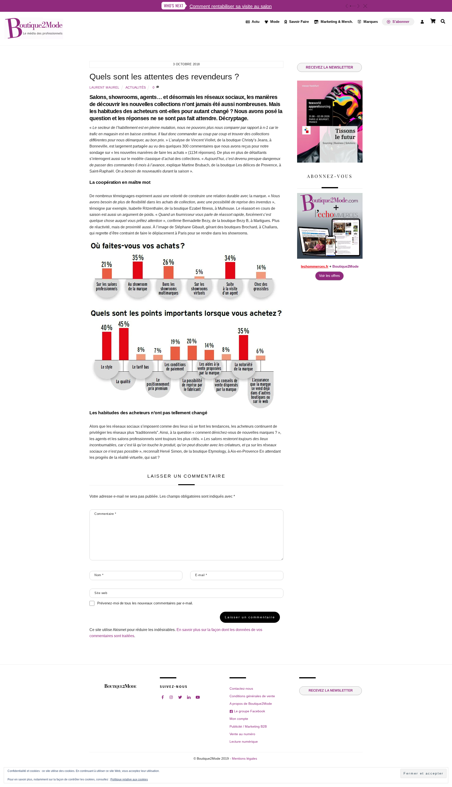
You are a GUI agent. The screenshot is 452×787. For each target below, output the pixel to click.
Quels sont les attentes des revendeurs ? (164, 76)
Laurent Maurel (104, 87)
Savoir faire (298, 22)
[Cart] (433, 21)
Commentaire (105, 514)
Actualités (135, 87)
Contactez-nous (241, 688)
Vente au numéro (242, 734)
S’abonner (400, 22)
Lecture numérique (244, 741)
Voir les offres (329, 276)
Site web (100, 593)
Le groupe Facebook (249, 711)
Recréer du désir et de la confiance (236, 6)
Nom (99, 575)
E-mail (201, 575)
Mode (274, 22)
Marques (370, 22)
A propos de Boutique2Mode (251, 703)
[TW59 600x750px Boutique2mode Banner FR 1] (330, 161)
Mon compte (239, 719)
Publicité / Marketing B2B (248, 726)
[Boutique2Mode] (33, 36)
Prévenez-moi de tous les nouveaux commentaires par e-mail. (145, 603)
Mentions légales (244, 758)
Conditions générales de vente (252, 696)
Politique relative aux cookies (129, 779)
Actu (255, 22)
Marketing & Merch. (336, 22)
